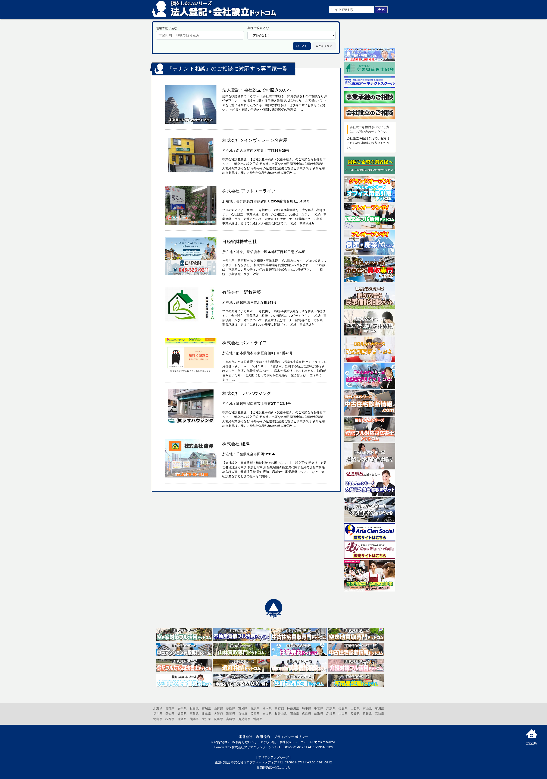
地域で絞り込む (166, 28)
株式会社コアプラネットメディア (254, 762)
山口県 (343, 713)
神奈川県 (293, 708)
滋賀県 (230, 713)
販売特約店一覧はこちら (273, 767)
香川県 (367, 713)
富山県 (367, 708)
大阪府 (218, 713)
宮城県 (206, 708)
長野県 (343, 708)
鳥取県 (318, 713)
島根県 (330, 713)
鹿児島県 (244, 719)
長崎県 (218, 719)
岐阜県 (206, 713)
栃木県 (267, 708)
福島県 (230, 708)
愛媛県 (355, 713)
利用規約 (263, 736)
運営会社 (245, 736)
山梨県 (355, 708)
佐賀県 (182, 719)
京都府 (242, 713)
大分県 (206, 719)
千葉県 (318, 708)
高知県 (379, 713)
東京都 (279, 708)
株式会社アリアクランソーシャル (255, 747)
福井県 (157, 713)
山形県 (218, 708)
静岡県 (182, 713)
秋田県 (194, 708)
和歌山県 (281, 713)
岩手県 (182, 708)
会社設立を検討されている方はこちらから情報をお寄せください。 (368, 142)
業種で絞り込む (258, 27)
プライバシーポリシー (291, 736)
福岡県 (170, 719)
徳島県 (157, 719)
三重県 (194, 713)
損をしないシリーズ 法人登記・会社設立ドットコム (271, 742)
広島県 (306, 713)
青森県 (170, 708)
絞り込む (301, 46)
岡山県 (294, 713)
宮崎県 (230, 719)
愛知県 (170, 713)
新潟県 (330, 708)
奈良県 (267, 713)
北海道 (157, 708)
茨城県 (242, 708)
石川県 (379, 708)
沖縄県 (258, 719)
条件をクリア (324, 46)
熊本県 (194, 719)
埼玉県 (306, 708)
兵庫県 (255, 713)
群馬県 (255, 708)
